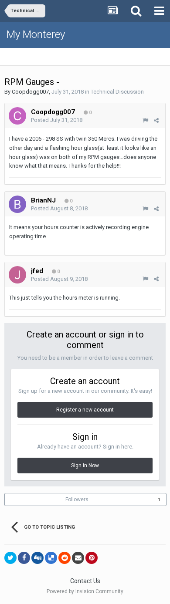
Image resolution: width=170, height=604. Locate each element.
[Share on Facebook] (24, 558)
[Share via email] (78, 558)
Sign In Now (85, 465)
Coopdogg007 (30, 91)
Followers (76, 499)
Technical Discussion (117, 91)
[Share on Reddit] (64, 558)
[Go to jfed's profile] (17, 274)
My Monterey (36, 34)
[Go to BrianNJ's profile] (17, 204)
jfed (37, 271)
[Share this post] (156, 120)
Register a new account (85, 410)
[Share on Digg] (37, 558)
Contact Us (85, 580)
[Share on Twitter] (10, 558)
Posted (56, 120)
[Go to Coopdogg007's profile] (17, 116)
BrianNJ (43, 200)
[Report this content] (145, 120)
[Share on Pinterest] (91, 558)
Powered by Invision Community (85, 591)
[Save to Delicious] (51, 558)
